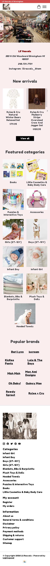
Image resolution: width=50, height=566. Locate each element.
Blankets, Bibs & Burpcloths (13, 298)
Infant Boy (13, 269)
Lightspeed (8, 558)
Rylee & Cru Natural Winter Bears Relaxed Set (13, 116)
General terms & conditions (18, 519)
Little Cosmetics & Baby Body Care (36, 183)
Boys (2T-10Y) (36, 242)
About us (8, 516)
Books (13, 182)
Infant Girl (37, 269)
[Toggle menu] (44, 7)
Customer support (13, 539)
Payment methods (13, 531)
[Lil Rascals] (6, 7)
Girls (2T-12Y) (13, 242)
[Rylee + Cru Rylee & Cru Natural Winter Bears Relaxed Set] (13, 98)
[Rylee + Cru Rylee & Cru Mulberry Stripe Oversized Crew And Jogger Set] (36, 98)
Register (7, 502)
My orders (8, 506)
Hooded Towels (24, 326)
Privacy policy (11, 527)
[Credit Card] (24, 562)
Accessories (37, 212)
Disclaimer (9, 523)
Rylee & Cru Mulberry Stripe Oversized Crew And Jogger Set (37, 119)
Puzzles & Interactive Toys (13, 213)
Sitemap (7, 543)
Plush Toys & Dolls (36, 298)
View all (25, 138)
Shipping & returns (13, 535)
